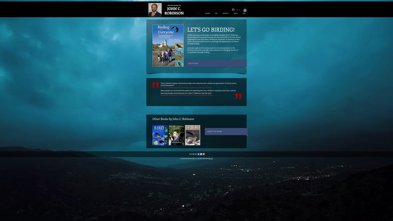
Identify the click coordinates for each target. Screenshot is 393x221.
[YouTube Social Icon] (204, 154)
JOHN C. (174, 8)
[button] (245, 10)
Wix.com (210, 158)
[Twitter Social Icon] (201, 154)
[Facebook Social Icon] (198, 154)
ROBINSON (174, 12)
